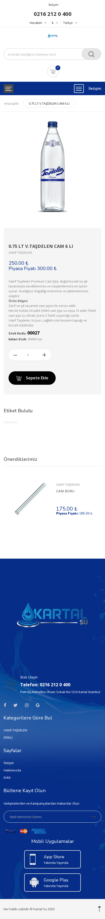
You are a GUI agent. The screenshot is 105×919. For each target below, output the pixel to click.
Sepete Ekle (37, 378)
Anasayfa (11, 103)
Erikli (7, 777)
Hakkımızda (12, 770)
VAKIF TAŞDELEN (68, 484)
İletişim (53, 5)
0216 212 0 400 (52, 13)
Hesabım (36, 22)
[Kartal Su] (52, 35)
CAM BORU (65, 491)
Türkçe (68, 22)
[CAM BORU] (30, 499)
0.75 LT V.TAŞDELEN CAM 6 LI (49, 103)
